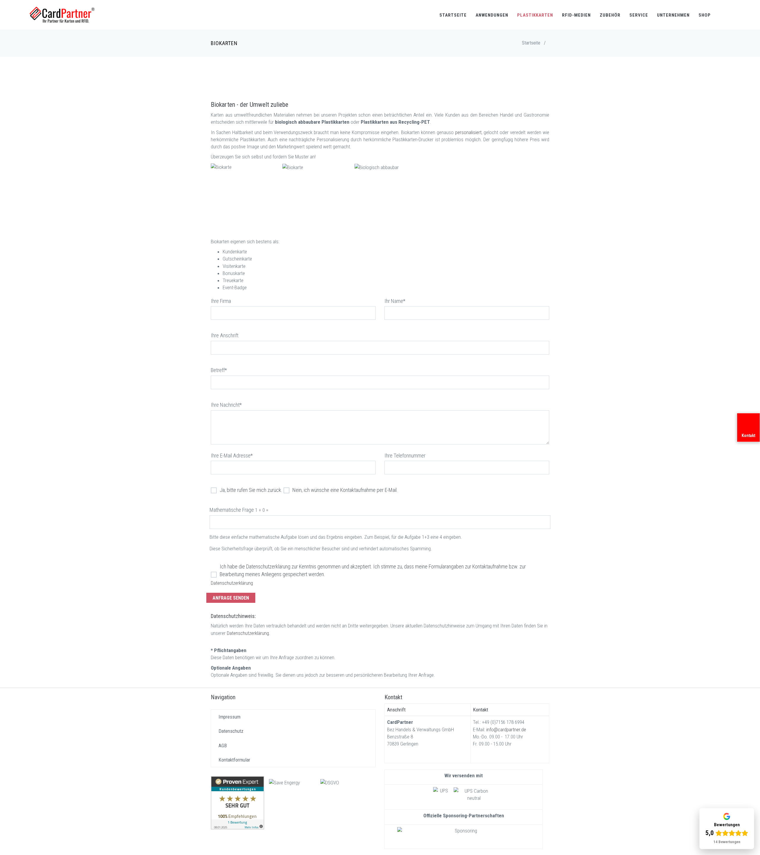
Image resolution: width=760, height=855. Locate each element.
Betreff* (219, 370)
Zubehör (610, 15)
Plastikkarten (535, 15)
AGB (222, 745)
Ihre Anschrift (224, 335)
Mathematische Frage (232, 510)
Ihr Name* (394, 301)
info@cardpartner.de (506, 729)
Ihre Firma (221, 301)
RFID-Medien (576, 15)
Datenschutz (230, 731)
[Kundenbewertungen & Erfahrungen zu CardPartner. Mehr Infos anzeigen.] (237, 802)
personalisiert (468, 132)
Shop (705, 15)
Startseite (453, 15)
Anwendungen (492, 15)
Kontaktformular (234, 760)
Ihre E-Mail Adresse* (232, 455)
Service (638, 15)
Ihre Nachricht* (226, 405)
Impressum (229, 717)
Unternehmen (673, 15)
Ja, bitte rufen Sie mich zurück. (251, 490)
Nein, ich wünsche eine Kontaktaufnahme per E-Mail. (345, 490)
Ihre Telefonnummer (404, 455)
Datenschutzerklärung (232, 583)
